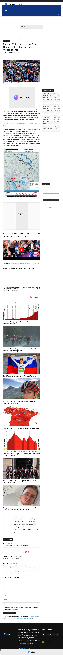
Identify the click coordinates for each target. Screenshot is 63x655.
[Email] (18, 55)
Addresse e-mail (47, 195)
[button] (58, 14)
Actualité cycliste (11, 39)
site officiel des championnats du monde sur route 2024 (23, 263)
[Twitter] (57, 1)
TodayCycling (48, 207)
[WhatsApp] (15, 55)
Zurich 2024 (31, 268)
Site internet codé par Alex (51, 642)
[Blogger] (43, 634)
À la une (13, 268)
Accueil (4, 39)
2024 (9, 268)
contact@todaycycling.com (27, 648)
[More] (22, 55)
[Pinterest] (11, 55)
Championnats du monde (21, 268)
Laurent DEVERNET (9, 52)
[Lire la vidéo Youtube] (21, 250)
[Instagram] (53, 1)
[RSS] (55, 1)
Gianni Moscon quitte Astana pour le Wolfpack (31, 287)
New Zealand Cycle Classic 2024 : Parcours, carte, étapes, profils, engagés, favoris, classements (11, 288)
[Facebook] (51, 1)
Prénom (44, 190)
